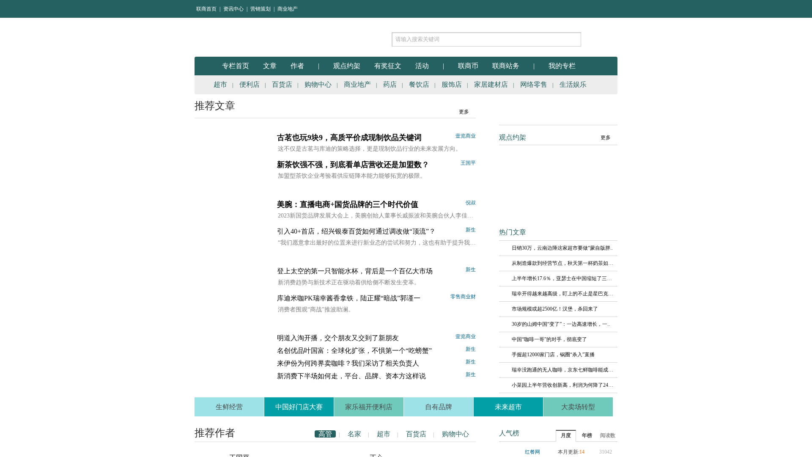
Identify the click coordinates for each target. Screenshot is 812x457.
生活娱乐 (573, 84)
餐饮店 (419, 84)
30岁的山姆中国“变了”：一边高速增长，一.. (561, 324)
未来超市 (508, 406)
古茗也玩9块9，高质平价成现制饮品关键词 (349, 137)
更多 (464, 112)
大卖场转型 (578, 406)
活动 (422, 65)
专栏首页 (235, 65)
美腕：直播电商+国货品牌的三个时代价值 (347, 204)
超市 (220, 84)
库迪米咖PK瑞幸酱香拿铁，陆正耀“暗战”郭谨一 (348, 298)
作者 (297, 65)
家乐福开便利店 (368, 406)
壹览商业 (465, 136)
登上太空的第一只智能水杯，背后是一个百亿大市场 (355, 271)
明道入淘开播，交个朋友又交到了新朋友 (338, 337)
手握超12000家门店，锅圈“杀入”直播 (553, 355)
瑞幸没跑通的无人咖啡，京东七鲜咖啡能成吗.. (562, 370)
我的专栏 (562, 65)
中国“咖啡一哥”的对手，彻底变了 (549, 339)
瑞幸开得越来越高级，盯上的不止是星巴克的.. (562, 294)
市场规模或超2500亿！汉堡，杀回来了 (555, 309)
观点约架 (346, 65)
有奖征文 (387, 65)
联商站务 (505, 65)
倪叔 (471, 203)
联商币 (468, 65)
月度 (566, 435)
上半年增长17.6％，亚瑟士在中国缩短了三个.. (562, 278)
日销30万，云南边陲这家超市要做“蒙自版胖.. (562, 248)
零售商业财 (463, 297)
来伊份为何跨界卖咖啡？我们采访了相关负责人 (348, 363)
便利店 (249, 84)
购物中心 (318, 84)
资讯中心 (233, 9)
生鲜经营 (229, 406)
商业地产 (287, 9)
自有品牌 (438, 406)
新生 (471, 230)
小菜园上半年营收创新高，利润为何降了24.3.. (562, 385)
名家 (354, 434)
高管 (325, 434)
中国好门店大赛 (299, 406)
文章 (270, 65)
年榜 (587, 435)
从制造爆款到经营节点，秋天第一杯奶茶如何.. (562, 263)
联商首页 (206, 9)
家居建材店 (491, 84)
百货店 (282, 84)
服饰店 (452, 84)
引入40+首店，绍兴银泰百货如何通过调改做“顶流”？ (356, 231)
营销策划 (260, 9)
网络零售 (533, 84)
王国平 (468, 163)
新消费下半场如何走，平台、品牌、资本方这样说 (351, 376)
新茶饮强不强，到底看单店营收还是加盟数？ (353, 164)
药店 (390, 84)
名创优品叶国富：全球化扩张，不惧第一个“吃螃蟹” (354, 350)
